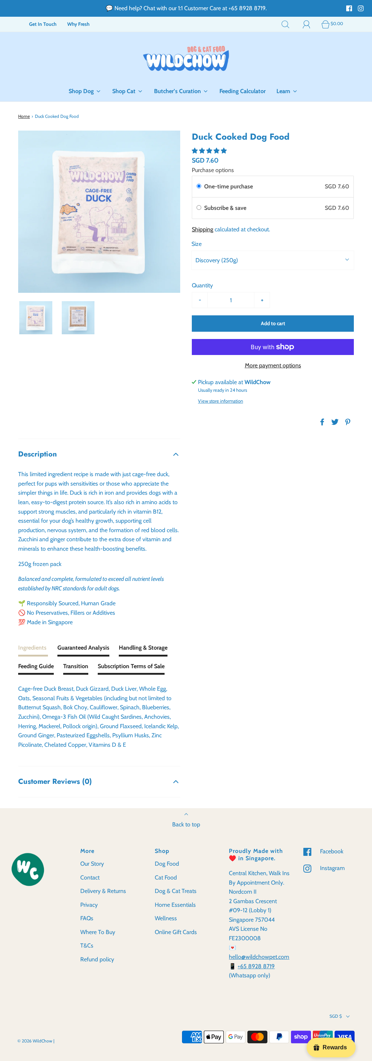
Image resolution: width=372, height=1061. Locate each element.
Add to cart (273, 323)
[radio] (199, 186)
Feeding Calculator (242, 91)
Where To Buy (97, 932)
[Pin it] (346, 421)
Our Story (92, 863)
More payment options (273, 365)
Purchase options (213, 170)
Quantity (202, 285)
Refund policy (97, 959)
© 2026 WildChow (34, 1041)
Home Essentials (175, 904)
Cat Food (166, 877)
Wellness (166, 918)
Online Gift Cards (176, 932)
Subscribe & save (226, 207)
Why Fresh (78, 24)
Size (196, 243)
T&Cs (86, 945)
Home (24, 116)
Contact (90, 877)
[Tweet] (333, 421)
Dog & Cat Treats (176, 891)
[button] (35, 317)
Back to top (186, 824)
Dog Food (167, 863)
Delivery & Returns (103, 891)
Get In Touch (42, 24)
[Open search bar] (285, 24)
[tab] (33, 650)
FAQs (86, 918)
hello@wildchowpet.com (259, 956)
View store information (220, 401)
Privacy (89, 904)
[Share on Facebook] (321, 421)
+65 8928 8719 (256, 966)
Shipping (202, 229)
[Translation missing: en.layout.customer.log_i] (307, 24)
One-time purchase (228, 186)
